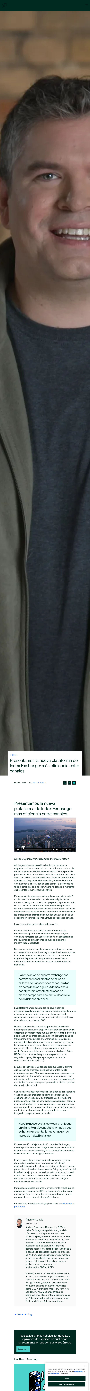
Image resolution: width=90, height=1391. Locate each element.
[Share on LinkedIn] (65, 783)
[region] (66, 1377)
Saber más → (23, 1349)
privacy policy (78, 1371)
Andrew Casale (39, 783)
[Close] (85, 1366)
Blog (13, 755)
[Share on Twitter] (69, 783)
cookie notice (54, 1373)
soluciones (67, 1203)
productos (19, 1207)
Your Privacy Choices (66, 1384)
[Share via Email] (74, 783)
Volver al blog (24, 1314)
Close (67, 1378)
